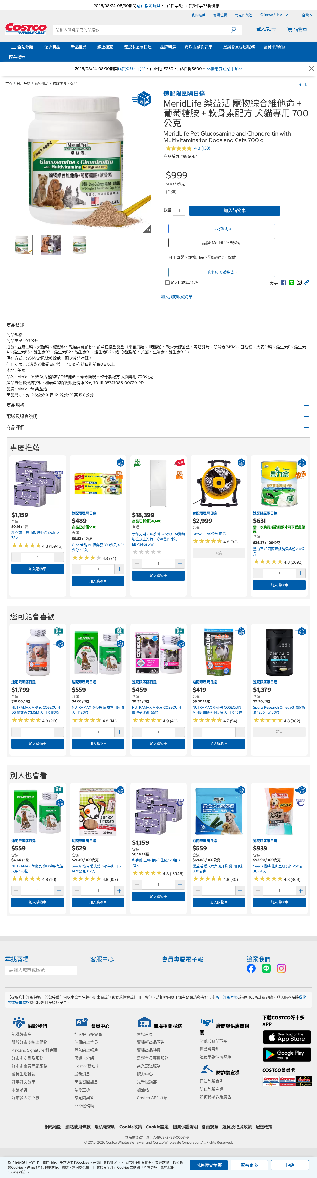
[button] (236, 30)
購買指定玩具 (148, 5)
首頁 (8, 83)
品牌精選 (168, 46)
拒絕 (290, 1165)
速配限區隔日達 (138, 46)
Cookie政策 (130, 1127)
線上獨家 (105, 46)
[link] (284, 282)
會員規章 (210, 1127)
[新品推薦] (88, 46)
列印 (303, 84)
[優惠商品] (61, 46)
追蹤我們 (258, 959)
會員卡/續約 (274, 46)
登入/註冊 (266, 29)
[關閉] (311, 68)
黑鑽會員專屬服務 (239, 46)
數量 (167, 209)
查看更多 (249, 1165)
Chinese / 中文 (271, 15)
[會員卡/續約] (286, 46)
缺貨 (219, 553)
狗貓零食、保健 (65, 83)
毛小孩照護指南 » (222, 272)
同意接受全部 (208, 1165)
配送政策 (264, 1127)
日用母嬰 (23, 83)
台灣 (305, 15)
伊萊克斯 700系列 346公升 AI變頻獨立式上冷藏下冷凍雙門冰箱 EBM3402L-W (158, 539)
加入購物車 (235, 210)
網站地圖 (53, 1127)
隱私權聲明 (104, 1127)
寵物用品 (42, 83)
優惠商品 (52, 46)
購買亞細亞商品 (132, 68)
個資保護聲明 (185, 1127)
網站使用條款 (78, 1127)
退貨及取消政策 (237, 1127)
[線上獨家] (114, 46)
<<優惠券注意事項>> (224, 68)
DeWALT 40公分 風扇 (209, 534)
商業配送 (17, 56)
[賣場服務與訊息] (213, 46)
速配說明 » (221, 228)
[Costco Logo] (26, 29)
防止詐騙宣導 (226, 997)
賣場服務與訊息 (198, 46)
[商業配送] (26, 56)
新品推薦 (79, 46)
